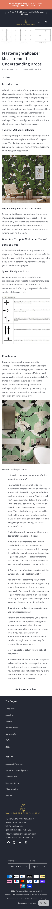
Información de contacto (27, 903)
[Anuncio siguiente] (47, 5)
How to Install (12, 727)
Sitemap (9, 795)
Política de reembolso (21, 894)
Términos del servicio (14, 899)
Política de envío (31, 899)
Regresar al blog (28, 689)
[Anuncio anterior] (5, 5)
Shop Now (10, 708)
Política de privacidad (39, 894)
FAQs (8, 740)
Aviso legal (44, 899)
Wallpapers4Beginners (24, 891)
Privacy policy (12, 789)
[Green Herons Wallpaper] (26, 463)
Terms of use (11, 776)
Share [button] (7, 77)
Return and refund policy (17, 770)
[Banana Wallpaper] (26, 202)
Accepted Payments (14, 764)
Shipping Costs (12, 783)
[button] (5, 22)
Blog (7, 746)
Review (9, 721)
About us (10, 715)
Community (11, 734)
